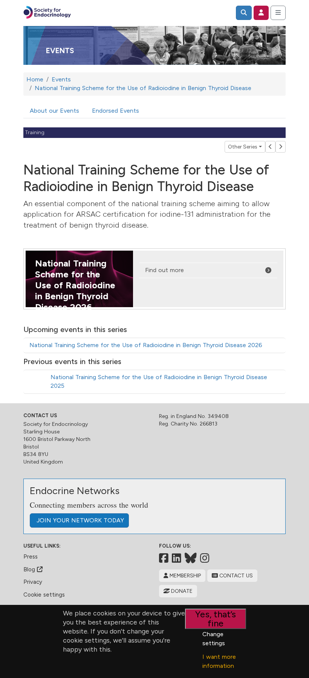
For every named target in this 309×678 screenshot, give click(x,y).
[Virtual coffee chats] (270, 147)
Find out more (164, 270)
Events (60, 50)
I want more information (219, 661)
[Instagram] (205, 558)
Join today (79, 520)
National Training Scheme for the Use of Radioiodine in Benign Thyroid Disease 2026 (145, 345)
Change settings (213, 639)
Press (30, 556)
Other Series (242, 147)
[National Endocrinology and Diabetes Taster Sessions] (280, 147)
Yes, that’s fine (215, 619)
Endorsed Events (115, 110)
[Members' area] (261, 13)
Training (34, 132)
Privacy (32, 582)
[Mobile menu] (278, 13)
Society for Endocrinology (55, 424)
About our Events (54, 110)
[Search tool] (244, 13)
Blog (30, 569)
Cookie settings (44, 594)
